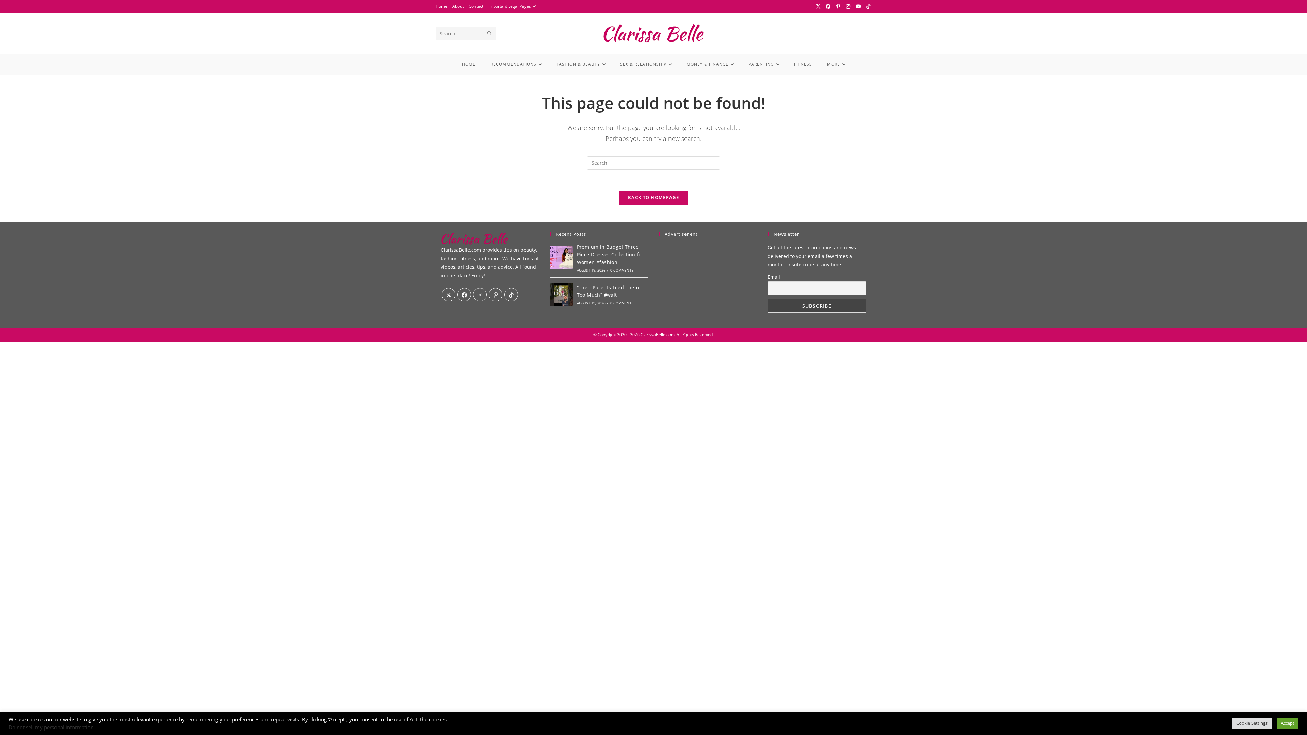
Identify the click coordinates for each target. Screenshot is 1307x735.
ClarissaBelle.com (658, 335)
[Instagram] (848, 6)
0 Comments (621, 270)
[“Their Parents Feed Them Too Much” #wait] (561, 294)
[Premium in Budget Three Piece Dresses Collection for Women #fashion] (561, 257)
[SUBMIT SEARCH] (489, 33)
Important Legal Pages (509, 6)
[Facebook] (828, 6)
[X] (818, 6)
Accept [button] (1287, 723)
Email (774, 277)
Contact (476, 6)
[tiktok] (511, 294)
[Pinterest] (838, 6)
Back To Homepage (653, 197)
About (458, 6)
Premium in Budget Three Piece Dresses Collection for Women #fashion (610, 254)
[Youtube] (858, 6)
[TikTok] (868, 6)
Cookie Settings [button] (1252, 723)
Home (441, 6)
